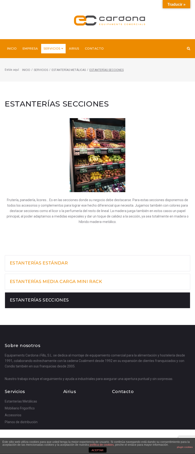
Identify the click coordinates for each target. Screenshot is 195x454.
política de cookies (102, 444)
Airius (69, 391)
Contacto (123, 391)
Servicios (41, 70)
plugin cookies (185, 447)
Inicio (26, 70)
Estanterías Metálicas (69, 70)
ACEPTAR (97, 450)
